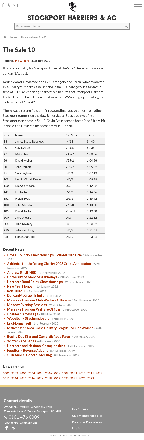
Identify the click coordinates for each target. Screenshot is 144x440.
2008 (65, 373)
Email (16, 5)
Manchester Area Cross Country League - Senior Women (50, 328)
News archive (29, 37)
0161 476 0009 (24, 417)
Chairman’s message (22, 314)
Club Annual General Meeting (29, 355)
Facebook (4, 5)
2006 (48, 373)
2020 (65, 378)
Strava (9, 5)
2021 (73, 378)
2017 (40, 378)
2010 (45, 37)
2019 (56, 378)
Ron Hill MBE (16, 291)
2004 (31, 373)
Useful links (80, 409)
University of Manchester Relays (32, 277)
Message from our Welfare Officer (34, 309)
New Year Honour (20, 286)
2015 (23, 378)
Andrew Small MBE (21, 272)
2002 (14, 373)
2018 (48, 378)
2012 (99, 373)
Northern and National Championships (36, 346)
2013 (6, 378)
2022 (82, 378)
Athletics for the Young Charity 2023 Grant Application (49, 264)
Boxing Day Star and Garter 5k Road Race (38, 336)
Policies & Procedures (87, 422)
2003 (23, 373)
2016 (31, 378)
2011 (90, 373)
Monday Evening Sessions (27, 305)
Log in (76, 428)
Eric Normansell (19, 323)
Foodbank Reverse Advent (27, 350)
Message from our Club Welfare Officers (38, 300)
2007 (56, 373)
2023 (90, 378)
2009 (73, 373)
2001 (6, 373)
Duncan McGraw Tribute (25, 295)
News (13, 37)
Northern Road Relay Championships (35, 282)
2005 (40, 373)
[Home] (72, 7)
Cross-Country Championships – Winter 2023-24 (44, 255)
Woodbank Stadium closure (28, 318)
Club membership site (87, 415)
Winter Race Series (21, 341)
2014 (14, 378)
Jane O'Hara (21, 60)
